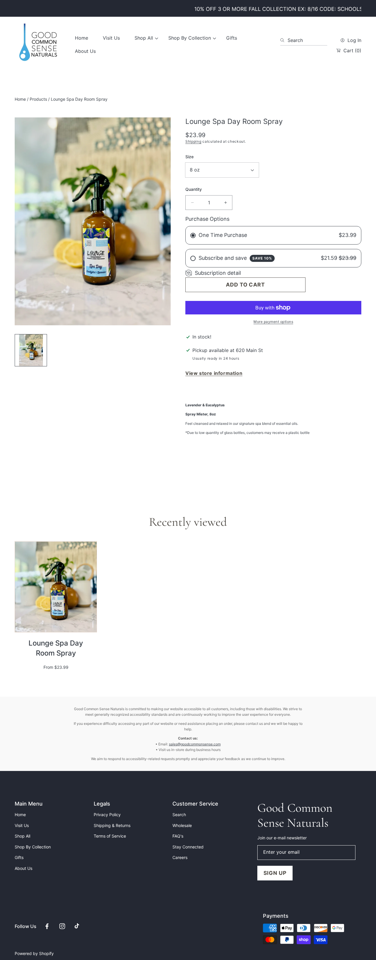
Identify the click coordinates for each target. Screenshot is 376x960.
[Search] (284, 40)
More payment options (273, 321)
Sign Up (275, 873)
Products (38, 99)
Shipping (193, 141)
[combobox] (303, 40)
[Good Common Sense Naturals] (38, 44)
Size (189, 156)
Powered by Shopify (34, 953)
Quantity (193, 189)
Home (20, 99)
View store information (213, 373)
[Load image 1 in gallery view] (31, 350)
